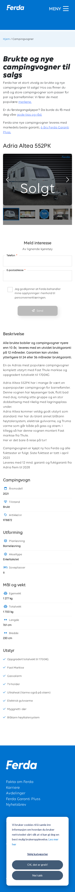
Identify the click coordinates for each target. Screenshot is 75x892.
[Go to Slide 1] (11, 214)
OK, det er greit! (37, 864)
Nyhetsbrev (16, 805)
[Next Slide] (67, 179)
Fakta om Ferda (19, 782)
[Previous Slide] (7, 179)
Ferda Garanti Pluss (23, 799)
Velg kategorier (37, 854)
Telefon (12, 255)
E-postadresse (16, 270)
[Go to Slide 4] (61, 214)
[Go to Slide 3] (44, 214)
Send (40, 310)
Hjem (6, 39)
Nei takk (37, 875)
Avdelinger (15, 793)
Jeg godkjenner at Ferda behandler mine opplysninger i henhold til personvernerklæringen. (38, 293)
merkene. (25, 102)
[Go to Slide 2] (28, 214)
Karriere (13, 788)
